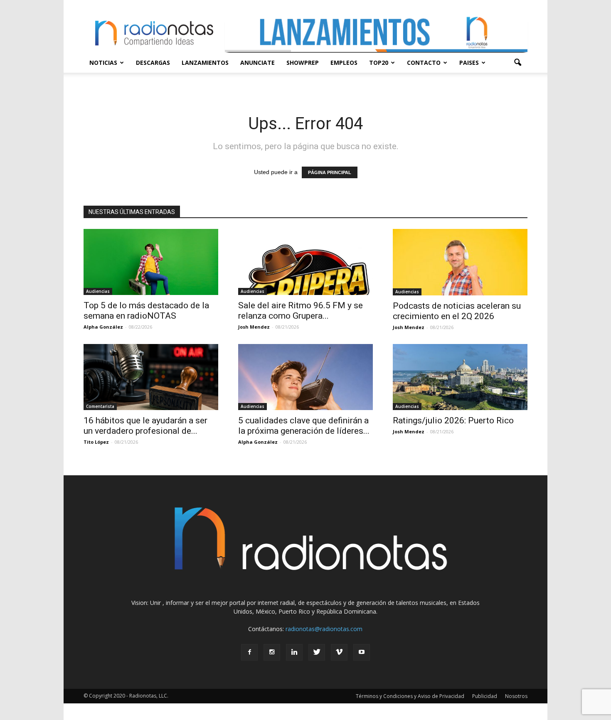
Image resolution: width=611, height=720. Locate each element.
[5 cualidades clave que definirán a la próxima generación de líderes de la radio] (305, 377)
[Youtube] (361, 652)
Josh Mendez (254, 327)
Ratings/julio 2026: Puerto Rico (453, 420)
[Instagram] (272, 652)
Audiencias (98, 291)
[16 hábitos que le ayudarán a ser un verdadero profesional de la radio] (151, 377)
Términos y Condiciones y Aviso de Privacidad (410, 696)
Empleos (343, 62)
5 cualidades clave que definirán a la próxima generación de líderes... (304, 425)
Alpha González (103, 327)
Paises (469, 62)
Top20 (378, 62)
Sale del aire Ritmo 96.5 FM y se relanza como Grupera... (300, 310)
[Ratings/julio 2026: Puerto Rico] (460, 377)
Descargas (153, 62)
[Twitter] (316, 652)
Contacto (424, 62)
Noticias (103, 62)
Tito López (96, 442)
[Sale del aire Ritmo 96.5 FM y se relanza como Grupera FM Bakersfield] (305, 262)
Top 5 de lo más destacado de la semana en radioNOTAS (146, 310)
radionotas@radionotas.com (324, 629)
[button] (517, 63)
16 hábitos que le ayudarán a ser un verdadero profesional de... (145, 425)
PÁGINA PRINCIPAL (329, 172)
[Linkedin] (294, 652)
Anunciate (257, 62)
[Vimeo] (339, 652)
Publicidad (484, 696)
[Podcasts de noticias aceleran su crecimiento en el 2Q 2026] (460, 262)
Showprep (302, 62)
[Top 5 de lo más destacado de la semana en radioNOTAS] (151, 262)
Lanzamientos (205, 62)
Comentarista (100, 406)
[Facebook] (249, 652)
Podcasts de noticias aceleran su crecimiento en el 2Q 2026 (457, 311)
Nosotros (516, 696)
